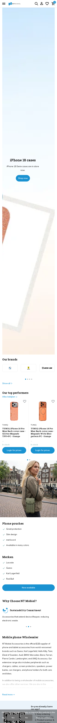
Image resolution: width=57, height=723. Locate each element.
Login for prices (14, 450)
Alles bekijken (8, 396)
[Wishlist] (47, 4)
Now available (28, 587)
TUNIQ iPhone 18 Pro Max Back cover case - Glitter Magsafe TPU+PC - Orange (14, 432)
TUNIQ (5, 425)
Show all (6, 383)
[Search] (36, 3)
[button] (25, 379)
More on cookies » (44, 717)
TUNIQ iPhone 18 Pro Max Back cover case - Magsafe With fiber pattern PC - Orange (42, 432)
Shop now (23, 178)
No (26, 717)
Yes (13, 717)
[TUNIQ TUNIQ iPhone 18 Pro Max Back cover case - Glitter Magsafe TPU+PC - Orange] (14, 411)
